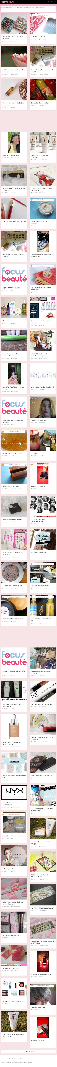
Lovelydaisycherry (44, 74)
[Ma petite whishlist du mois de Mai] (14, 988)
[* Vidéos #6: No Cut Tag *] (43, 407)
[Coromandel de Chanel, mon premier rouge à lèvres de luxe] (14, 175)
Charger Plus (29, 1051)
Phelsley (14, 588)
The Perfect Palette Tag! (38, 552)
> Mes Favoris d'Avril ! (9, 869)
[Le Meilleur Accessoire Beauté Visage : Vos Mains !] (14, 57)
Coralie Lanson (44, 623)
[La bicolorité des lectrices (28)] (14, 142)
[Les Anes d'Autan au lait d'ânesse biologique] (43, 829)
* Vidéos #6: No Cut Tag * (39, 420)
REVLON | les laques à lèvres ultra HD (14, 221)
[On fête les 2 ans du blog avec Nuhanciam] (43, 142)
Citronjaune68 (15, 157)
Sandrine (42, 259)
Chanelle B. (14, 192)
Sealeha (14, 621)
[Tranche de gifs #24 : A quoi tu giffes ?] (14, 658)
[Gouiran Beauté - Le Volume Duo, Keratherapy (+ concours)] (14, 540)
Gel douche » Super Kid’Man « (40, 103)
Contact (3, 1062)
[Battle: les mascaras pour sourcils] (43, 691)
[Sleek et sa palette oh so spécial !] (43, 763)
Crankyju (42, 325)
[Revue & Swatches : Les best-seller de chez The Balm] (43, 928)
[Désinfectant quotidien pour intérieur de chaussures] (43, 242)
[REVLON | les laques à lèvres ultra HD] (14, 208)
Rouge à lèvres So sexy (38, 1040)
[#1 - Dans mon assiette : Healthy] (14, 573)
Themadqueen (43, 39)
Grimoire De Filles (15, 746)
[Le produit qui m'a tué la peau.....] (14, 275)
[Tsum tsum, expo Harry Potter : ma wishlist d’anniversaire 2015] (43, 308)
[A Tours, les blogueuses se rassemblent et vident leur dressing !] (43, 506)
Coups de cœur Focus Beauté (8, 7)
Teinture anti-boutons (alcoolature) (41, 974)
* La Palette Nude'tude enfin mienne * (42, 908)
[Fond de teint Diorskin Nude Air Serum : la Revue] (14, 727)
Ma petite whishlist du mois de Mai (13, 1001)
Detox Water (35, 453)
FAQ (21, 1062)
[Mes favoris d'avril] (14, 308)
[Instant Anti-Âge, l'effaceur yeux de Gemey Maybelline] (14, 374)
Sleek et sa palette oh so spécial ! (41, 775)
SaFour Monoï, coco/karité (11, 968)
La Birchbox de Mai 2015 (38, 37)
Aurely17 (13, 290)
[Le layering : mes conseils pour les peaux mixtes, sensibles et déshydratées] (14, 691)
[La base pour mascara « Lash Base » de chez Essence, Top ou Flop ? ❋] (14, 889)
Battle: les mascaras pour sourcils (41, 704)
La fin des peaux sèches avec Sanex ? (42, 387)
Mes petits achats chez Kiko (11, 935)
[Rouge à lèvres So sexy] (43, 1027)
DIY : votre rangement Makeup (40, 586)
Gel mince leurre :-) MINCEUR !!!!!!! (13, 453)
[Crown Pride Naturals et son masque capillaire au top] (43, 724)
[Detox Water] (43, 440)
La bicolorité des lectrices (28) (12, 155)
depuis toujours (40, 7)
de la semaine (27, 7)
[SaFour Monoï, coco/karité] (14, 955)
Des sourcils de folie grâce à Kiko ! (13, 519)
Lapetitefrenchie (43, 192)
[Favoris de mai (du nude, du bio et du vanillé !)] (43, 57)
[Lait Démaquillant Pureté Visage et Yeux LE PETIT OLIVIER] (14, 1021)
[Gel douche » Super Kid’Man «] (43, 90)
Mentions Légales (15, 1062)
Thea (13, 223)
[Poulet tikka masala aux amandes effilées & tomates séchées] (14, 407)
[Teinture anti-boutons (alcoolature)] (43, 961)
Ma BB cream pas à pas (38, 486)
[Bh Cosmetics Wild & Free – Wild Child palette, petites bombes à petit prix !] (14, 24)
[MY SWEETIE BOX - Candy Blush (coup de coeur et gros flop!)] (43, 341)
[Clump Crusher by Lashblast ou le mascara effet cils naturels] (14, 341)
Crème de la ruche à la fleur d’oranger (14, 836)
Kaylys (42, 105)
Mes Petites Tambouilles (46, 225)
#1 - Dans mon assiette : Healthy (12, 586)
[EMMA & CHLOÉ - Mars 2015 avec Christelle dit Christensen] (43, 175)
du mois (33, 7)
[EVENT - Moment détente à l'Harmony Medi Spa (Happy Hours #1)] (43, 862)
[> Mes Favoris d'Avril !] (14, 856)
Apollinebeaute (15, 74)
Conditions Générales (27, 1062)
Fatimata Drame (15, 107)
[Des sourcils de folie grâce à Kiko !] (14, 506)
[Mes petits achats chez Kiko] (14, 922)
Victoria (14, 41)
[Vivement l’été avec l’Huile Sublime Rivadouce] (14, 90)
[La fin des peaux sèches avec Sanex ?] (43, 374)
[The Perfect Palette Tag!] (43, 540)
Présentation (8, 1062)
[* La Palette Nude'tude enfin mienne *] (43, 895)
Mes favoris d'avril (8, 321)
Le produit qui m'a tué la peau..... (12, 288)
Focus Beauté (12, 1058)
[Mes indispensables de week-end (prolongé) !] (43, 658)
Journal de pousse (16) (38, 1007)
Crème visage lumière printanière (13, 619)
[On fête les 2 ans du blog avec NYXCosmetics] (14, 793)
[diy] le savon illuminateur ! (11, 486)
